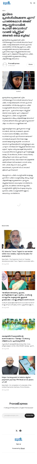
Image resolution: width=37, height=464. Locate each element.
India (4, 11)
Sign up (18, 444)
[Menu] (34, 3)
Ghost (23, 449)
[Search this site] (31, 3)
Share (31, 65)
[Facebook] (20, 431)
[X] (17, 431)
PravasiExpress (13, 64)
